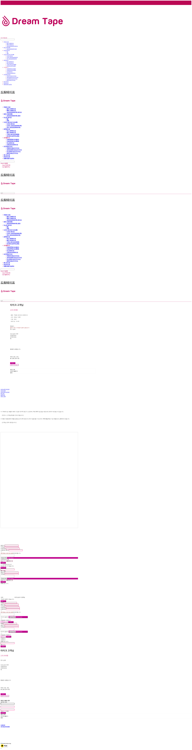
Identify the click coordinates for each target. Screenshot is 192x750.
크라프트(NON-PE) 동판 (12, 49)
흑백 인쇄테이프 (10, 44)
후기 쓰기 (3, 567)
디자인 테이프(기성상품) (9, 54)
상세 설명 (3, 390)
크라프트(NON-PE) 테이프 (12, 46)
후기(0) (2, 393)
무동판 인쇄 (6, 41)
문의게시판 (6, 83)
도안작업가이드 (7, 74)
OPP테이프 (6, 60)
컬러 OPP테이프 (10, 63)
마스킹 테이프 (7, 50)
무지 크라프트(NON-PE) (12, 58)
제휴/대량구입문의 (8, 84)
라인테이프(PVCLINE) (11, 66)
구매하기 (3, 646)
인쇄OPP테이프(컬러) (11, 68)
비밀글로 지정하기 (6, 620)
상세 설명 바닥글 (5, 392)
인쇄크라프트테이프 (11, 73)
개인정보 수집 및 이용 (7, 553)
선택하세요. (13, 335)
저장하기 (3, 562)
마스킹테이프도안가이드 (12, 78)
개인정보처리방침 (5, 726)
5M (7, 51)
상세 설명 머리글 (5, 389)
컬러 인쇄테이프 (10, 43)
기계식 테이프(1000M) (11, 64)
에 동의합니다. (11, 553)
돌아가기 (3, 636)
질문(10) (3, 395)
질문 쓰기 (3, 601)
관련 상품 (3, 396)
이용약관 (3, 725)
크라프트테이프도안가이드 (12, 77)
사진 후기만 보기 (7, 564)
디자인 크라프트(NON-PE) (12, 57)
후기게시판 (6, 81)
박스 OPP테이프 (10, 61)
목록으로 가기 (4, 622)
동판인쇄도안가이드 (11, 80)
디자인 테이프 (10, 56)
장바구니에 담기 (4, 695)
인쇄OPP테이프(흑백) (11, 70)
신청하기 (3, 712)
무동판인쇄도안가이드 (11, 76)
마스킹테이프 (9, 71)
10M (7, 53)
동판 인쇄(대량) (7, 47)
